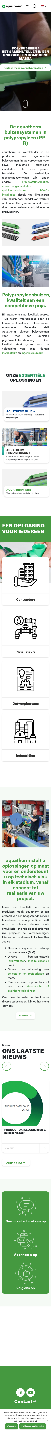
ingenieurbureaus (32, 353)
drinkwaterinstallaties (35, 182)
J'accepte (11, 1426)
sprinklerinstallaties (14, 190)
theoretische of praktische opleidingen (28, 988)
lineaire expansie (37, 961)
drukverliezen (17, 961)
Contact (23, 1401)
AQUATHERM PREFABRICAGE (17, 451)
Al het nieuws (14, 1162)
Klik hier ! (23, 1015)
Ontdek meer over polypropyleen (25, 68)
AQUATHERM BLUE (19, 411)
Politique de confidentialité (33, 1426)
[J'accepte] (47, 1420)
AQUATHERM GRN (18, 489)
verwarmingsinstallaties (16, 186)
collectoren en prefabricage (26, 973)
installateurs (9, 353)
